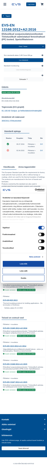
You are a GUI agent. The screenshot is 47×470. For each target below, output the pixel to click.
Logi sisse (31, 4)
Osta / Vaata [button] (23, 46)
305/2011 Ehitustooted (11, 121)
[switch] (41, 234)
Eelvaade (22, 79)
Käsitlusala (9, 167)
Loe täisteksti (23, 60)
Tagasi (8, 16)
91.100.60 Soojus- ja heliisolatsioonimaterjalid (22, 111)
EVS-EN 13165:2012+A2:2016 (15, 328)
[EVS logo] (16, 4)
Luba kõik (23, 264)
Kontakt (5, 419)
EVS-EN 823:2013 (10, 300)
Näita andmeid (34, 257)
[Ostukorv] (41, 4)
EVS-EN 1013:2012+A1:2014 (14, 346)
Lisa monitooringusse (23, 70)
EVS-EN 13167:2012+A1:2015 (15, 382)
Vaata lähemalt (23, 448)
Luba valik (23, 271)
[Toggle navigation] (5, 4)
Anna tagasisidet (26, 167)
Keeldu (23, 278)
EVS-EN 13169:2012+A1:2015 (15, 364)
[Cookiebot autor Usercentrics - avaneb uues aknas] (34, 190)
